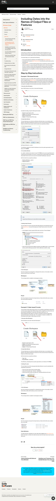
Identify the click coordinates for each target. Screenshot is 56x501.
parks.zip (24, 44)
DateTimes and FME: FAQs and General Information (10, 56)
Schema (6, 32)
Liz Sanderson (27, 28)
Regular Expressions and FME (10, 82)
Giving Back (14, 489)
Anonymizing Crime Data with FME (9, 66)
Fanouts (27, 63)
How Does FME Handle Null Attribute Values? (10, 52)
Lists (5, 58)
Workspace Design (13, 14)
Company (3, 489)
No (41, 450)
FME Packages (7, 112)
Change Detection (7, 68)
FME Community (46, 470)
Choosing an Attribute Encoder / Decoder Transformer (10, 72)
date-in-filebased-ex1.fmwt (28, 39)
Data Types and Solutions (8, 22)
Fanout (5, 34)
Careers (19, 489)
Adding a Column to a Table (9, 63)
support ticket (39, 473)
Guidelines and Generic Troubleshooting (8, 129)
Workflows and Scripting (8, 99)
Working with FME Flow (8, 114)
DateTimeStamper (46, 59)
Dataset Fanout (33, 80)
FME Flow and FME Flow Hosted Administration (8, 121)
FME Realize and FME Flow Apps (9, 125)
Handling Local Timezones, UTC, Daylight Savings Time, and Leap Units (46, 460)
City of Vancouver (50, 433)
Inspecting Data (7, 95)
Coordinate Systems (8, 97)
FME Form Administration (8, 117)
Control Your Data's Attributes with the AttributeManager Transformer (10, 76)
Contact (24, 489)
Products (8, 489)
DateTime (23, 14)
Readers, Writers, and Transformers (8, 107)
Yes (36, 450)
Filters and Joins (7, 93)
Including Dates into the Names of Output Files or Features (10, 43)
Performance (6, 104)
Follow (52, 29)
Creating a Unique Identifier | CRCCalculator (9, 80)
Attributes (19, 14)
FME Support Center (5, 14)
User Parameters (7, 102)
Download (28, 36)
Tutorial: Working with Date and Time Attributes (10, 39)
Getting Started (6, 19)
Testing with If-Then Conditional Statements (10, 86)
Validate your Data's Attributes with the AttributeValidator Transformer (10, 90)
